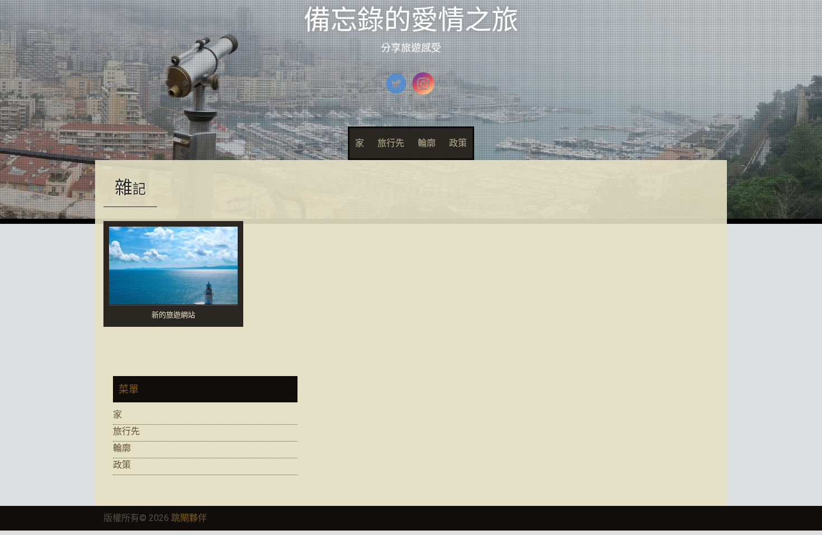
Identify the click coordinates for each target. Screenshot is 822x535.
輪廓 (427, 143)
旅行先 (390, 143)
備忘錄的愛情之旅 (411, 20)
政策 (458, 143)
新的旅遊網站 (173, 315)
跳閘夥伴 (189, 518)
